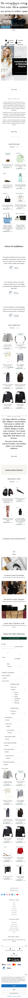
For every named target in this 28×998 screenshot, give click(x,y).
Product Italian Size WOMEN (10, 743)
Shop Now (4, 27)
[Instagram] (7, 894)
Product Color (9, 724)
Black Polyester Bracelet (20, 345)
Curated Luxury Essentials (14, 575)
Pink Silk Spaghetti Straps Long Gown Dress (8, 519)
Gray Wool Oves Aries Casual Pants (7, 385)
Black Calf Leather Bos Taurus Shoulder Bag (7, 206)
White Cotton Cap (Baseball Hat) (8, 365)
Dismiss (22, 23)
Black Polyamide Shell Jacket (7, 405)
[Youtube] (17, 894)
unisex (16, 700)
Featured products (19, 646)
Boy (16, 692)
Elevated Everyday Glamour (14, 599)
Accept (14, 986)
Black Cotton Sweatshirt (20, 405)
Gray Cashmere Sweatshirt (20, 365)
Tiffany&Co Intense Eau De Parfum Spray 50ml (20, 186)
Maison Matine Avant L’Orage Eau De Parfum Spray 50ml (20, 206)
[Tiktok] (15, 894)
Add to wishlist (11, 161)
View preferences (14, 993)
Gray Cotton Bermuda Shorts (7, 345)
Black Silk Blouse (7, 876)
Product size (13, 711)
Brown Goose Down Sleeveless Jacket (20, 385)
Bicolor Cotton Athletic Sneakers (8, 186)
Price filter (4, 644)
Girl (16, 694)
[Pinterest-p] (9, 894)
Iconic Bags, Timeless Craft (14, 623)
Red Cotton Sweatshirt (20, 858)
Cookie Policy (9, 996)
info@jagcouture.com (14, 890)
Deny (14, 989)
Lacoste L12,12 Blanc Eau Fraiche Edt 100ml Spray (20, 166)
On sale (17, 658)
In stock (3, 657)
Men (16, 696)
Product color (14, 687)
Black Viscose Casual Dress (20, 877)
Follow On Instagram (14, 553)
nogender (17, 698)
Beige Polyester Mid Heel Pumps (7, 858)
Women (16, 703)
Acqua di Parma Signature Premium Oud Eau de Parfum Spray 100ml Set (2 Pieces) (20, 521)
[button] (26, 974)
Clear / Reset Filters (14, 638)
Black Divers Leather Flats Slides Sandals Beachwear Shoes (7, 500)
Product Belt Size (8, 717)
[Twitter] (2, 894)
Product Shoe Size (9, 755)
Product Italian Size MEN (10, 736)
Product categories (6, 675)
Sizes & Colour (6, 681)
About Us (19, 996)
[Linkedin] (12, 894)
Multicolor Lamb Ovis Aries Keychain (7, 165)
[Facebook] (4, 894)
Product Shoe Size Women (9, 762)
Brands (8, 664)
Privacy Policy (14, 996)
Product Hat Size (10, 730)
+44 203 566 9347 (14, 888)
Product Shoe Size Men (9, 749)
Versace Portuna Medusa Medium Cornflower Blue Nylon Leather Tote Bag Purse (7, 227)
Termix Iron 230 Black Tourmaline (20, 499)
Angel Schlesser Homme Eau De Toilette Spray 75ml (20, 226)
